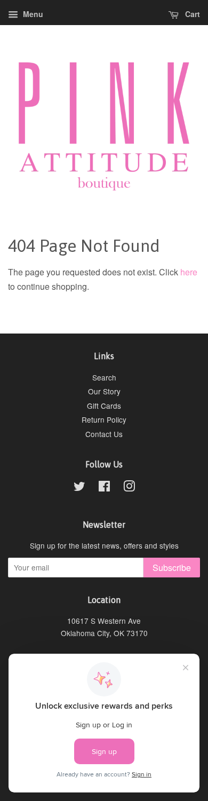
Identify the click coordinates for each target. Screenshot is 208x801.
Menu (32, 14)
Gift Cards (104, 405)
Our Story (104, 391)
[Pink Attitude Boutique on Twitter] (79, 487)
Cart (191, 14)
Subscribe (172, 567)
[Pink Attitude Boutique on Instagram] (129, 487)
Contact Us (104, 434)
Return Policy (104, 419)
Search (104, 377)
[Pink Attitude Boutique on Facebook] (104, 487)
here (188, 272)
